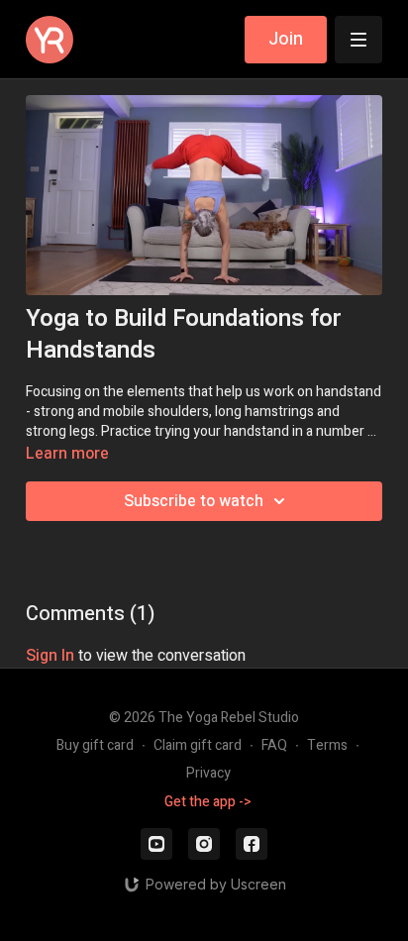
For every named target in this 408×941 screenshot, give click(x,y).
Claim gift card (197, 745)
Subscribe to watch (193, 501)
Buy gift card (95, 745)
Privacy (208, 773)
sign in (50, 656)
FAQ (274, 745)
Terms (327, 745)
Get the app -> (208, 801)
